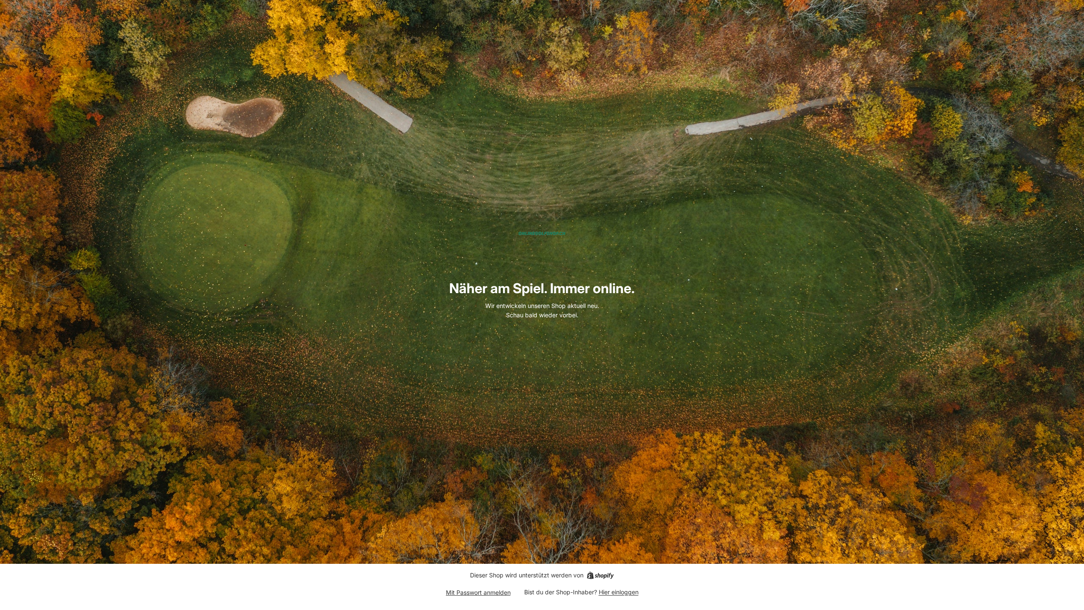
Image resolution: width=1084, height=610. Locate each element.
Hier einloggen (619, 592)
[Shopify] (600, 575)
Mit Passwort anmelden (478, 592)
